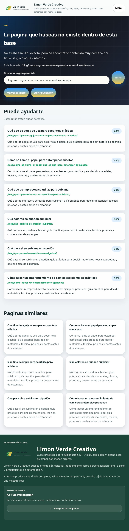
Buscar (118, 78)
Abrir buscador (43, 92)
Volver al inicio (16, 92)
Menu (118, 7)
